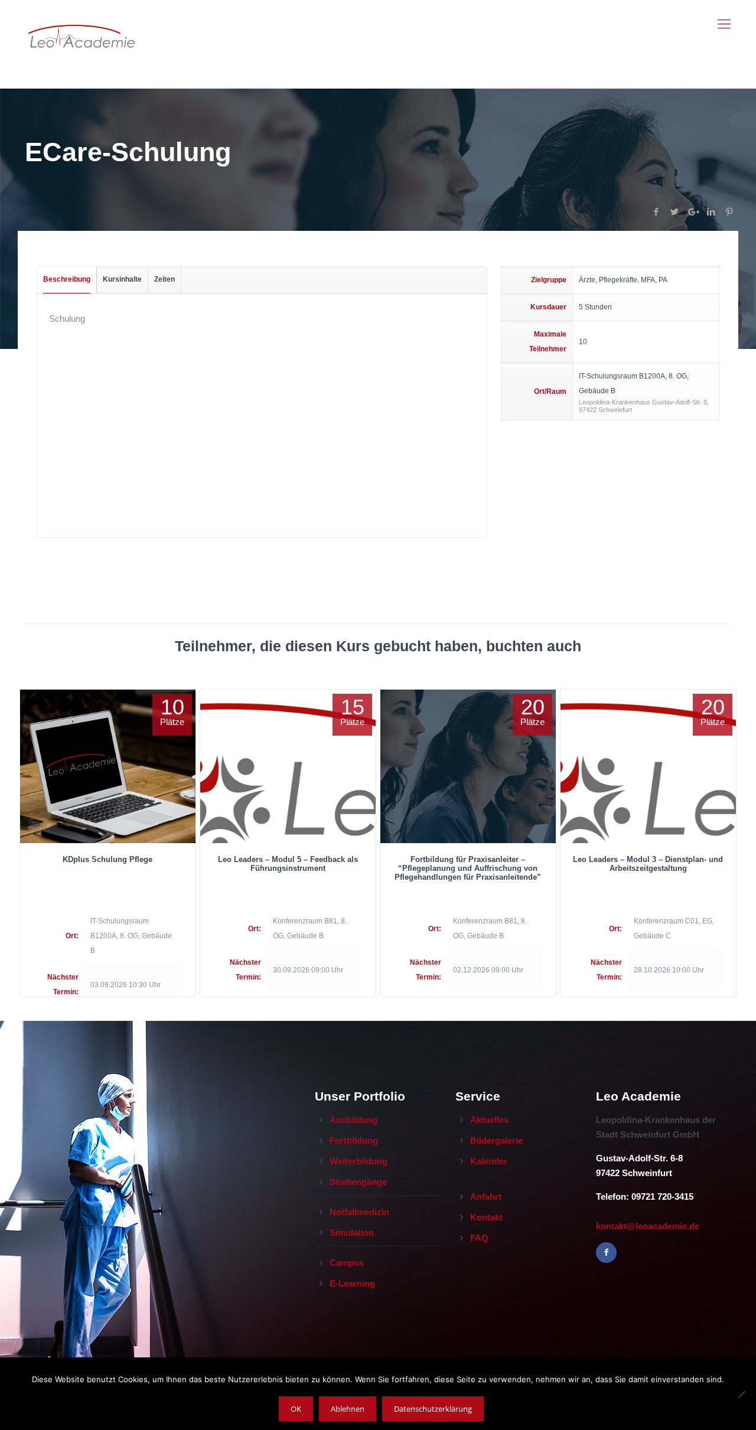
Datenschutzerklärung (433, 1408)
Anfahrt (485, 1196)
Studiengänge (358, 1182)
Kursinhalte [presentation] (122, 279)
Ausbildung (353, 1120)
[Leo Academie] (81, 24)
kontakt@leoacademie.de (647, 1226)
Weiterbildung (358, 1161)
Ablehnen (347, 1408)
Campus (347, 1263)
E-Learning (352, 1283)
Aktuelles (489, 1120)
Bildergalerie (496, 1140)
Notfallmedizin (359, 1212)
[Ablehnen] (741, 1394)
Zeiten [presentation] (164, 279)
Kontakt (486, 1217)
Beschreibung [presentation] (66, 279)
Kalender (488, 1161)
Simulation (352, 1232)
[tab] (67, 280)
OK (296, 1408)
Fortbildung (354, 1140)
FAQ (479, 1238)
